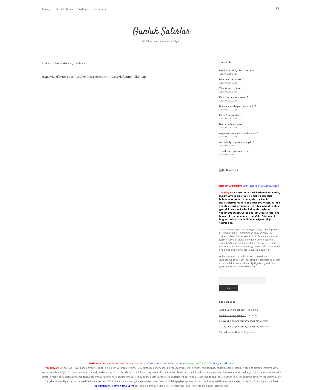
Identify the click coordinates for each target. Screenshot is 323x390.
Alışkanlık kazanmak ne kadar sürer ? (238, 133)
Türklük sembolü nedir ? (231, 88)
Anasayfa (47, 9)
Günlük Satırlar (161, 31)
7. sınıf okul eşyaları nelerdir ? (234, 151)
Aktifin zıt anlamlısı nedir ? (232, 309)
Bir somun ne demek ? (231, 79)
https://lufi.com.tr (122, 77)
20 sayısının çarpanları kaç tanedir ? (238, 321)
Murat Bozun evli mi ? (230, 115)
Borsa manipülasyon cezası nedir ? (237, 106)
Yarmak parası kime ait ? (232, 332)
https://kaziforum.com (57, 77)
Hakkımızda (99, 9)
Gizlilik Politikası (64, 9)
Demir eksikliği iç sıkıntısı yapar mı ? (237, 70)
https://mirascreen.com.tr (91, 77)
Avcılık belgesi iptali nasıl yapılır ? (236, 142)
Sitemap (140, 77)
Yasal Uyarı (83, 9)
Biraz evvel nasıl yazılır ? (231, 124)
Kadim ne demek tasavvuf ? (233, 97)
